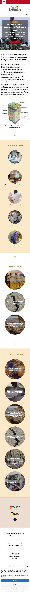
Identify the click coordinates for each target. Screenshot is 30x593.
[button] (28, 566)
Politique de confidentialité (19, 591)
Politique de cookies (9, 591)
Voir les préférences (15, 588)
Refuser (15, 584)
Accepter (15, 580)
